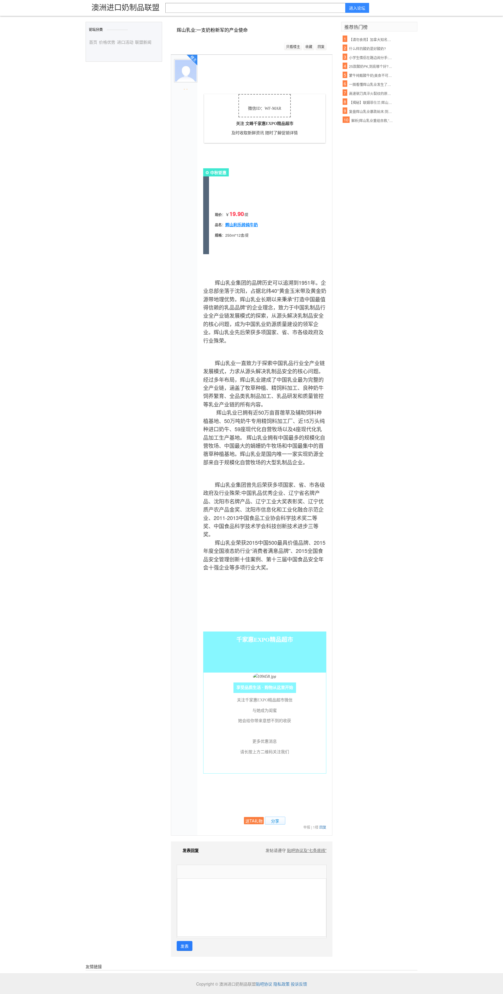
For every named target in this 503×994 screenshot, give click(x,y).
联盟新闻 (143, 42)
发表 (184, 946)
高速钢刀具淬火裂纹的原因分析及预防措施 (371, 93)
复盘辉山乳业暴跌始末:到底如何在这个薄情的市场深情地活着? (371, 111)
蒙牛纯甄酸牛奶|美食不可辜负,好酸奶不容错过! (371, 75)
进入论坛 (357, 8)
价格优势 (107, 42)
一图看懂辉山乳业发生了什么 (371, 84)
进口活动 (125, 42)
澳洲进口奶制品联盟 (125, 6)
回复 (321, 46)
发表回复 (191, 850)
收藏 (308, 46)
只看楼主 (293, 46)
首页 (93, 42)
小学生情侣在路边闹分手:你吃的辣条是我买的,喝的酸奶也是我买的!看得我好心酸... (371, 57)
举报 (306, 827)
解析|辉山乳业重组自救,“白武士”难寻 (373, 120)
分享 (275, 821)
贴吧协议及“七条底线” (307, 850)
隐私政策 (281, 984)
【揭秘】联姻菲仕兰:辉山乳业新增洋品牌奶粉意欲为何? (371, 102)
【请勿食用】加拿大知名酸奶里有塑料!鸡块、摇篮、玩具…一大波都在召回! (371, 39)
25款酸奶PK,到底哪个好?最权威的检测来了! (371, 66)
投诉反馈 (299, 984)
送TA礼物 (254, 821)
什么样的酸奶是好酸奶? (367, 48)
